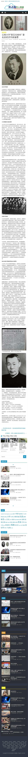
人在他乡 (22, 741)
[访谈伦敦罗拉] (5, 466)
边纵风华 (13, 746)
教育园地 (22, 744)
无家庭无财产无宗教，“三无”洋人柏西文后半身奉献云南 (22, 446)
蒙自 (4, 525)
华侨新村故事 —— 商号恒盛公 (17, 643)
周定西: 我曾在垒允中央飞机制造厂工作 (18, 535)
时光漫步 (16, 742)
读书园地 (10, 744)
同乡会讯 (10, 741)
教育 (24, 39)
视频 (13, 525)
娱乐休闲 (24, 742)
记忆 (25, 744)
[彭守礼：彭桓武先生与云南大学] (14, 438)
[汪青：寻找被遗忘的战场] (5, 556)
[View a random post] (25, 12)
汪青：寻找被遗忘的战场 (15, 556)
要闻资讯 (6, 741)
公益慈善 (4, 742)
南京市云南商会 (14, 663)
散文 (5, 519)
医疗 (14, 514)
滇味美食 (12, 742)
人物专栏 (6, 744)
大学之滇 (4, 32)
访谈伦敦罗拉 (12, 466)
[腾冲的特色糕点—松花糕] (7, 731)
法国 (16, 519)
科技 (11, 522)
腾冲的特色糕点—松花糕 (18, 732)
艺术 (23, 522)
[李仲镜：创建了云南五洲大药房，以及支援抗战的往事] (6, 669)
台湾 (25, 514)
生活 (25, 741)
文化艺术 (14, 744)
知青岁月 (17, 746)
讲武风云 (9, 746)
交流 (6, 514)
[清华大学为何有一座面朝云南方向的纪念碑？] (5, 438)
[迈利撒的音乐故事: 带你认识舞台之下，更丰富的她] (5, 489)
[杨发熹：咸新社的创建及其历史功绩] (5, 474)
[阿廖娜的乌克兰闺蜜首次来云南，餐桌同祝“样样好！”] (6, 717)
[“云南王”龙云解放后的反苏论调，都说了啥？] (5, 482)
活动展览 (14, 741)
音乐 (5, 527)
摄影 (25, 516)
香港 (12, 527)
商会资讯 (23, 746)
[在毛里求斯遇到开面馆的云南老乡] (6, 704)
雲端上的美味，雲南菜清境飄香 (17, 711)
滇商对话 (12, 748)
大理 (12, 517)
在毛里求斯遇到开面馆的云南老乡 (17, 704)
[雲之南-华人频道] (2, 12)
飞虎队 (9, 528)
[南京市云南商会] (6, 662)
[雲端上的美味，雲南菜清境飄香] (6, 711)
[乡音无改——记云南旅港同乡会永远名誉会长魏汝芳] (6, 676)
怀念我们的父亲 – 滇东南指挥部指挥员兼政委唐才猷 (13, 429)
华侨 (17, 514)
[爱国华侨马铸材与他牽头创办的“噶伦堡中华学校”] (6, 621)
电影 (6, 522)
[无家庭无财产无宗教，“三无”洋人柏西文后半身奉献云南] (23, 438)
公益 (10, 514)
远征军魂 (12, 745)
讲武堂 (16, 525)
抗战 (21, 516)
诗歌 (19, 525)
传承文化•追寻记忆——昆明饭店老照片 (14, 584)
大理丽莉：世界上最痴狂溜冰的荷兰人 (16, 433)
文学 (11, 519)
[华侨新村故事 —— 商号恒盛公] (6, 642)
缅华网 (13, 750)
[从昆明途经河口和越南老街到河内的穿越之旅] (5, 549)
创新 (12, 513)
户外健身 (20, 742)
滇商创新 (8, 748)
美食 (19, 522)
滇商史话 (16, 748)
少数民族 (16, 517)
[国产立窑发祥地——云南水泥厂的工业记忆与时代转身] (5, 497)
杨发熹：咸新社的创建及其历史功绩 (12, 1)
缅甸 (14, 522)
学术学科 (18, 744)
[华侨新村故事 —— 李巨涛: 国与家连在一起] (6, 656)
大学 (9, 516)
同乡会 (3, 517)
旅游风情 (8, 742)
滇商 (23, 519)
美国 (16, 522)
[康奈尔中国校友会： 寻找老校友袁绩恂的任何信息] (6, 614)
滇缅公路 (4, 745)
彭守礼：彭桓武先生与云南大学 (13, 445)
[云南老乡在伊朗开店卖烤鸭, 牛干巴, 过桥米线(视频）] (6, 649)
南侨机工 (21, 514)
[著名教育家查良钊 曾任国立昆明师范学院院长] (5, 542)
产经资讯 (18, 741)
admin (11, 39)
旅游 (13, 519)
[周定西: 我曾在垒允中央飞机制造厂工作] (5, 535)
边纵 (24, 525)
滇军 (20, 519)
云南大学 (21, 39)
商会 (6, 516)
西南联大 (3, 41)
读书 (21, 525)
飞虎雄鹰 (8, 745)
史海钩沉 (5, 581)
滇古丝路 (5, 746)
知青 (9, 522)
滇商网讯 (20, 748)
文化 (7, 519)
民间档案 (24, 745)
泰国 (18, 519)
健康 (8, 514)
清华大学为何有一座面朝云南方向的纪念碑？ (5, 446)
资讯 (3, 741)
